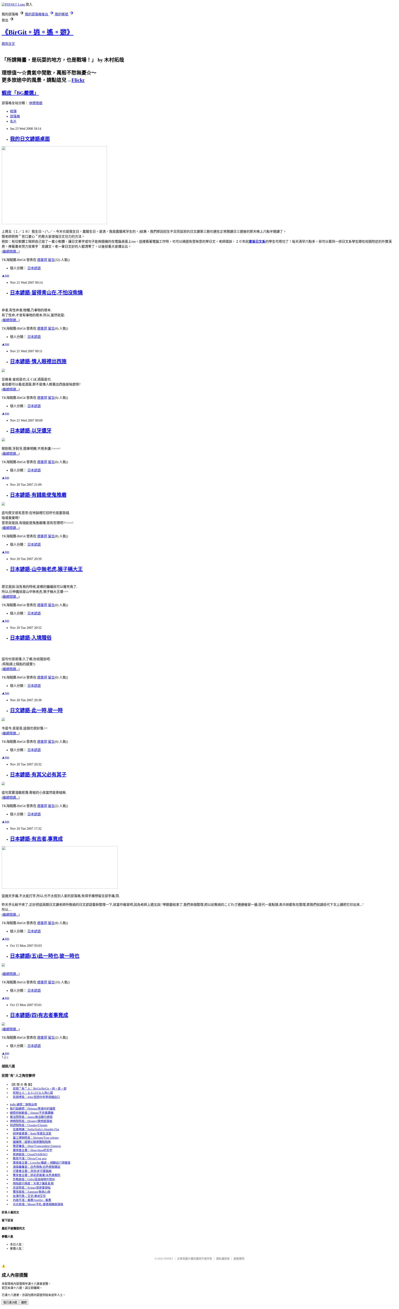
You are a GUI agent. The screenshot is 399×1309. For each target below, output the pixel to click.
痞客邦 (42, 260)
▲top (5, 275)
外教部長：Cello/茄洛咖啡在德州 (34, 1179)
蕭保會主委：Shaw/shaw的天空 (32, 1150)
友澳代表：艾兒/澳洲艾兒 (29, 1196)
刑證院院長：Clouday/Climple (28, 1125)
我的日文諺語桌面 (30, 139)
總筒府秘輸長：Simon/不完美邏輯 (31, 1112)
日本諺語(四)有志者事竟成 (39, 1015)
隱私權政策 (223, 1258)
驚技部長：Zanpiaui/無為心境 (31, 1191)
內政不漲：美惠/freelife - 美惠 (32, 1200)
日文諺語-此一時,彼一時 (36, 710)
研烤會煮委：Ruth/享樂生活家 (32, 1133)
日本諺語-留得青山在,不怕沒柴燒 (46, 292)
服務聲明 (239, 1258)
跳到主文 (8, 44)
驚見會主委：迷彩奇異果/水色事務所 (36, 1175)
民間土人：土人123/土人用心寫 (33, 1092)
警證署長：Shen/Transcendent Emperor (37, 1146)
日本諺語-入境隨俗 (31, 637)
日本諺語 (34, 268)
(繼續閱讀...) (11, 251)
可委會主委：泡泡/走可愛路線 (32, 1171)
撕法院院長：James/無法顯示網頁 (31, 1117)
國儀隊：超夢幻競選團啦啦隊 (32, 1141)
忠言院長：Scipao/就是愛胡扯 (32, 1187)
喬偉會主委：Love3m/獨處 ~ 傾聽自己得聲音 (41, 1162)
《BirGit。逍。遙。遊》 (37, 32)
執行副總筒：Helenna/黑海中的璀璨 (32, 1108)
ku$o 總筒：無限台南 (23, 1104)
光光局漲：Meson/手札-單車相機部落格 (38, 1204)
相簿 (13, 111)
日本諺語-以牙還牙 (31, 430)
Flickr (78, 80)
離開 (24, 1302)
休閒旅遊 (35, 103)
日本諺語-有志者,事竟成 (36, 839)
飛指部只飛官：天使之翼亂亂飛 (33, 1183)
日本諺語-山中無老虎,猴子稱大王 (46, 569)
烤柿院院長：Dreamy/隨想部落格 (31, 1121)
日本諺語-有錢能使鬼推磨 (38, 495)
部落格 (15, 116)
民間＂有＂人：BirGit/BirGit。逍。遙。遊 (39, 1088)
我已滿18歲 (10, 1302)
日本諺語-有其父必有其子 (38, 774)
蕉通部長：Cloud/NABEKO (30, 1154)
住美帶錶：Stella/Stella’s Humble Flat (36, 1129)
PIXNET (168, 1258)
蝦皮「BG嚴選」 (20, 93)
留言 (51, 260)
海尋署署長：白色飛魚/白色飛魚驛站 (36, 1166)
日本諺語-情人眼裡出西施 (38, 361)
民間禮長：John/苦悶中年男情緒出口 (36, 1097)
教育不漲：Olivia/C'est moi (30, 1158)
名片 (13, 121)
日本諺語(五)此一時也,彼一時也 (44, 956)
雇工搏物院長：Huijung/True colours (36, 1137)
